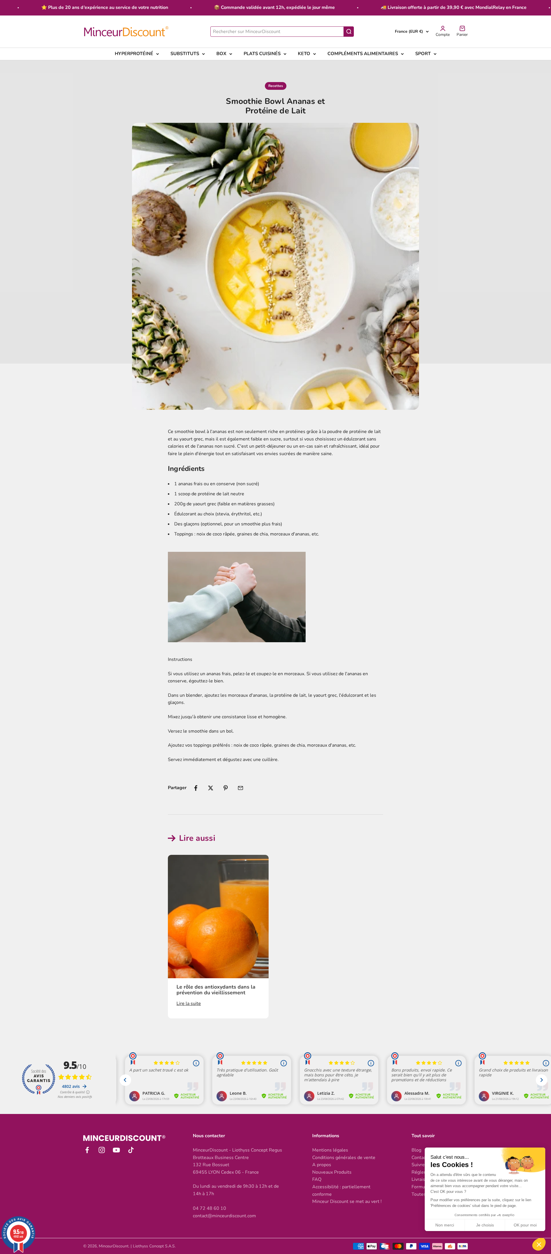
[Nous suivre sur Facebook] (87, 1150)
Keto (304, 54)
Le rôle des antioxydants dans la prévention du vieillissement (215, 989)
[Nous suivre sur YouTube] (116, 1150)
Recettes (275, 86)
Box (221, 54)
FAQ (316, 1179)
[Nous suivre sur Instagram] (102, 1150)
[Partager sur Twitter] (210, 788)
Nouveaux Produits (332, 1172)
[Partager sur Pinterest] (225, 788)
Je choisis (485, 1225)
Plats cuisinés (262, 54)
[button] (539, 1244)
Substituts (184, 54)
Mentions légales (330, 1150)
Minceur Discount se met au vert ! (347, 1201)
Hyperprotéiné (134, 54)
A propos (321, 1165)
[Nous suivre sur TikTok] (131, 1150)
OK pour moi (525, 1225)
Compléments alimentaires (362, 54)
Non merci (444, 1225)
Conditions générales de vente (343, 1157)
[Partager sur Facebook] (195, 788)
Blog (416, 1150)
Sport (423, 54)
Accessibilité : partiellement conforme (341, 1190)
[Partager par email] (240, 788)
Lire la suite (188, 1003)
